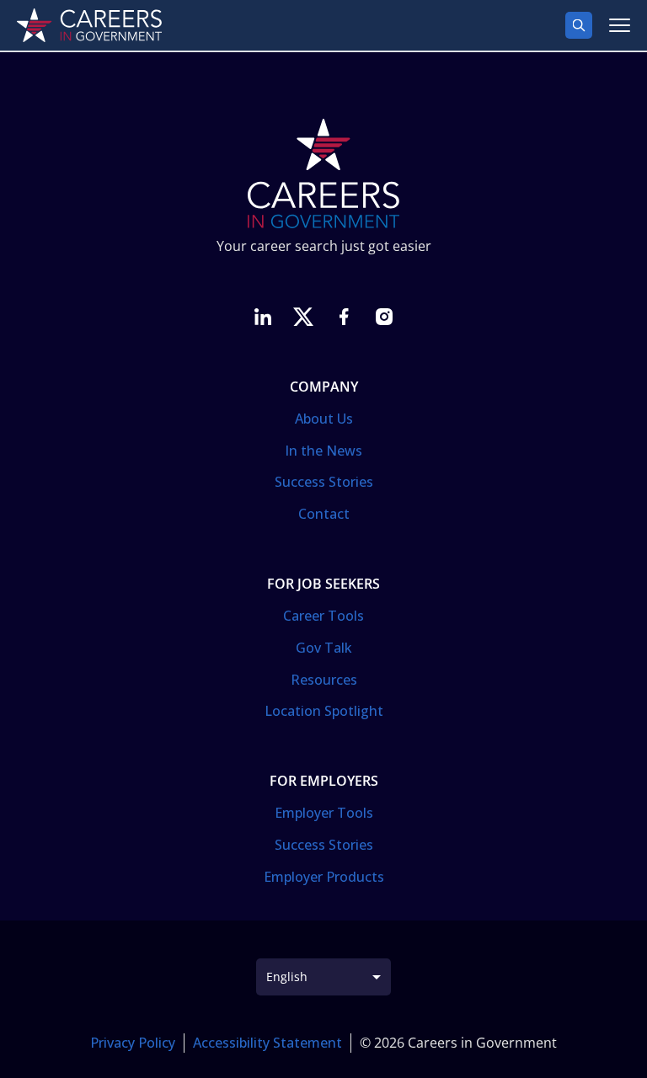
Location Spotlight (324, 711)
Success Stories (324, 481)
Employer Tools (324, 812)
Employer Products (324, 876)
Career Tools (323, 615)
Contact (324, 513)
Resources (324, 679)
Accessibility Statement (267, 1042)
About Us (324, 418)
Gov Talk (324, 647)
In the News (323, 450)
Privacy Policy (132, 1042)
